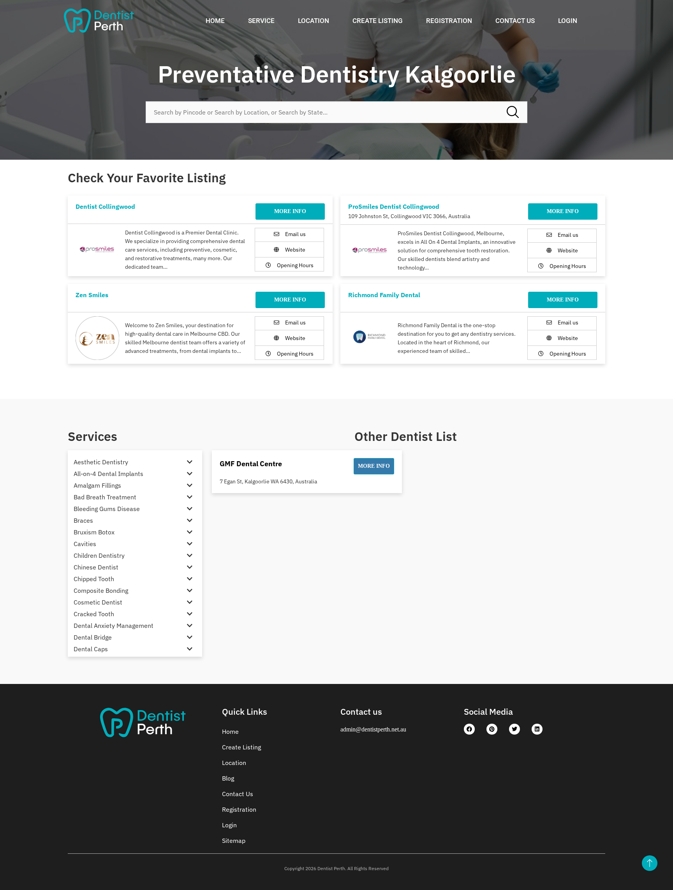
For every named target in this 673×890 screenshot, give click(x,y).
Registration (449, 21)
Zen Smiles (92, 295)
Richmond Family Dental (384, 295)
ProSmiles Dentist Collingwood (393, 206)
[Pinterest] (491, 729)
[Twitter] (514, 729)
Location (313, 21)
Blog (228, 778)
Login (567, 21)
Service (261, 21)
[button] (374, 466)
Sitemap (233, 840)
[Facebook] (469, 729)
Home (215, 21)
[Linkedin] (537, 729)
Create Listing (377, 21)
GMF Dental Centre (251, 463)
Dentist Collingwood (105, 206)
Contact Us (515, 21)
